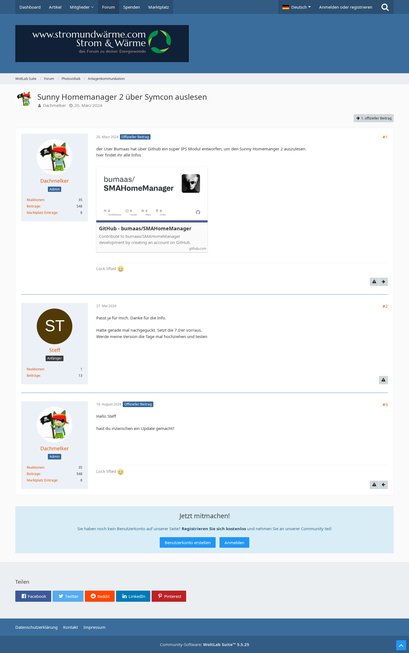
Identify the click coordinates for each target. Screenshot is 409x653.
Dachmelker (54, 105)
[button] (296, 7)
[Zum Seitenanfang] (401, 645)
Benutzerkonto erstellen (188, 542)
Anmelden (234, 542)
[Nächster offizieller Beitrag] (383, 282)
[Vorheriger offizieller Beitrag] (383, 485)
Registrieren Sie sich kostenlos (214, 528)
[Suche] (385, 7)
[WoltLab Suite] (204, 43)
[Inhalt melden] (374, 282)
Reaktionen (35, 199)
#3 (385, 404)
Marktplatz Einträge (42, 212)
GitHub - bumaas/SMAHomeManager (145, 228)
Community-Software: (204, 644)
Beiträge (33, 206)
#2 (385, 306)
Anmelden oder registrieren (345, 7)
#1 (385, 137)
